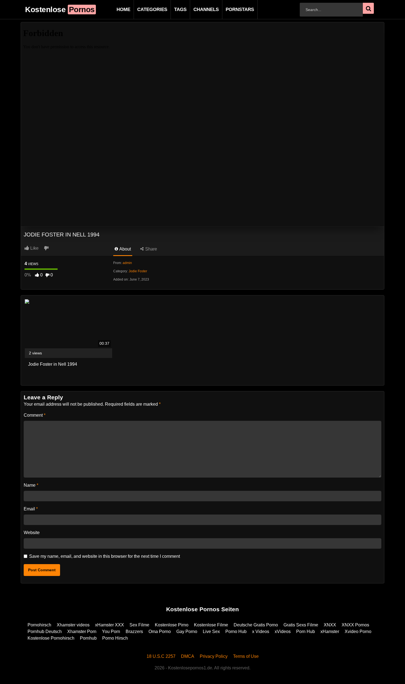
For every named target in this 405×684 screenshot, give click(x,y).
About (124, 249)
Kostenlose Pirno (171, 625)
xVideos (283, 631)
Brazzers (134, 631)
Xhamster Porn (81, 631)
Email (31, 509)
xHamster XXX (109, 625)
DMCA (187, 656)
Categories (143, 9)
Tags (171, 9)
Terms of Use (246, 656)
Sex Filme (139, 625)
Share (150, 249)
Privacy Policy (214, 656)
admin (127, 263)
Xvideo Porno (358, 631)
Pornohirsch (39, 625)
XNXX (330, 625)
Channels (197, 9)
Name (31, 485)
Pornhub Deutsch (45, 631)
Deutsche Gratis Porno (256, 625)
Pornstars (231, 9)
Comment (34, 415)
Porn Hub (305, 631)
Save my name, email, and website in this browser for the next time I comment (104, 556)
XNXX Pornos (355, 625)
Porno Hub (236, 631)
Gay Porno (186, 631)
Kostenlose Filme (211, 625)
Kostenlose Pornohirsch (51, 638)
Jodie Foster (138, 271)
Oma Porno (159, 631)
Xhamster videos (73, 625)
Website (32, 532)
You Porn (111, 631)
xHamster (329, 631)
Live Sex (211, 631)
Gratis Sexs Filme (301, 625)
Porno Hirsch (115, 638)
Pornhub (88, 638)
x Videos (260, 631)
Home (114, 9)
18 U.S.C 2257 (161, 656)
